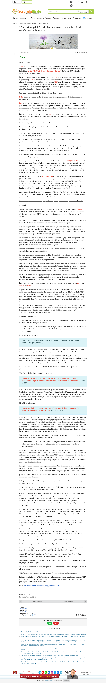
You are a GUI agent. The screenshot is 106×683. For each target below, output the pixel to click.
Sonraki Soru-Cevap (68, 601)
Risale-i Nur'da (83, 12)
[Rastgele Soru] (82, 2)
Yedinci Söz (45, 23)
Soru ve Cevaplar (23, 23)
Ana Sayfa (15, 23)
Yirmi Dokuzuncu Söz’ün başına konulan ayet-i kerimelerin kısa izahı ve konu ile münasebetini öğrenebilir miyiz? (50, 655)
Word (27, 615)
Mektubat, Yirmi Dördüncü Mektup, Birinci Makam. (42, 586)
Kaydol (18, 2)
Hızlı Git (77, 1)
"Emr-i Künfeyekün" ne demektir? (29, 632)
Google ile (82, 11)
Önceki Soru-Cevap (37, 601)
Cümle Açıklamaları (32, 23)
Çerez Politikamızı (49, 680)
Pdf (34, 615)
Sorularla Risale (24, 608)
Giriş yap (28, 2)
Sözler (40, 23)
